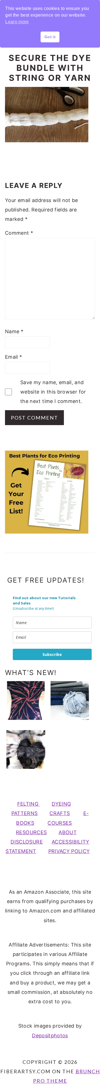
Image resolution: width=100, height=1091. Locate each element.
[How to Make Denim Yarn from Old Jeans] (69, 700)
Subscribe (52, 654)
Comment (19, 233)
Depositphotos (50, 1035)
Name (14, 331)
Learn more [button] (17, 21)
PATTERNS (24, 813)
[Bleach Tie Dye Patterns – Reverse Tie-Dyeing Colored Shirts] (25, 700)
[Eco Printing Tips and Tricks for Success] (25, 749)
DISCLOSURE (27, 842)
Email (13, 357)
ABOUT (68, 832)
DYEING (61, 804)
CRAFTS (59, 813)
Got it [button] (50, 37)
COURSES (60, 823)
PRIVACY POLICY (69, 851)
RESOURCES (31, 832)
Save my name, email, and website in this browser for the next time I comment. (53, 391)
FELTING (28, 804)
